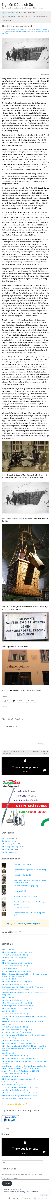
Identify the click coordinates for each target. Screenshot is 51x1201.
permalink (38, 31)
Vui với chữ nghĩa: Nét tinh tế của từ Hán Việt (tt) (18, 1006)
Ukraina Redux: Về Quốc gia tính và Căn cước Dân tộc (19, 1096)
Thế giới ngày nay (8, 852)
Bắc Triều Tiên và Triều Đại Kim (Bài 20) (15, 1074)
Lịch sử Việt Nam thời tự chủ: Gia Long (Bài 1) (17, 1030)
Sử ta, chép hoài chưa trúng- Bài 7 (13, 1085)
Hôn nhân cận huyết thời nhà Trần (25, 896)
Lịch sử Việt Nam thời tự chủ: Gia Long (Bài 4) (17, 981)
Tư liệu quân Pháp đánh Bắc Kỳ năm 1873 (15, 990)
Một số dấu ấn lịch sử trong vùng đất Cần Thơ (17, 1098)
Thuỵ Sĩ (21, 31)
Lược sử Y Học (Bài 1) (9, 1053)
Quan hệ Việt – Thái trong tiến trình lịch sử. (38, 752)
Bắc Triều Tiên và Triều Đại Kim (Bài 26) (15, 984)
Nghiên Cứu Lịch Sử (17, 5)
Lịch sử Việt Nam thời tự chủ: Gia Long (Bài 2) (17, 1008)
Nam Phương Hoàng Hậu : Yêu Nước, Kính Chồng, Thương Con (23, 987)
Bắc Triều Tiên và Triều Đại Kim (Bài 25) (15, 1000)
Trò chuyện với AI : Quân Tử (11, 1076)
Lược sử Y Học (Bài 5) (9, 997)
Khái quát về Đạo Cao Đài (22, 875)
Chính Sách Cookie (32, 1192)
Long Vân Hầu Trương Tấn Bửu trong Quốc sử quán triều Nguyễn (24, 1035)
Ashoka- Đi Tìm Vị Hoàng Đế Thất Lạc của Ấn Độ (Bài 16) (20, 1071)
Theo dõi (7, 1183)
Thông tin (6, 20)
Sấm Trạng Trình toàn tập (22, 864)
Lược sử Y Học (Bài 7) (9, 960)
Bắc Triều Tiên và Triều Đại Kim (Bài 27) (15, 966)
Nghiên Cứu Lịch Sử (11, 932)
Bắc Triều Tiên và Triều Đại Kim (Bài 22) (15, 1040)
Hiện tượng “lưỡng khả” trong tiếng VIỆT (16, 957)
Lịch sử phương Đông (28, 13)
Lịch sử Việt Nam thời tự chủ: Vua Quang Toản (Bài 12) (20, 1043)
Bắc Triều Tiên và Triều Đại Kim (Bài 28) (15, 955)
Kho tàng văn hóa (7, 841)
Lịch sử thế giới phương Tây (11, 847)
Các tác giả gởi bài (40, 17)
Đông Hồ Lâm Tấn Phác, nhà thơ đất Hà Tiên (16, 971)
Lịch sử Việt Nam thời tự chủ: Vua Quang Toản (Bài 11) (20, 1058)
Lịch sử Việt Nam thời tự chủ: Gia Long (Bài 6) (17, 952)
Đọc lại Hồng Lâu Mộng (22, 907)
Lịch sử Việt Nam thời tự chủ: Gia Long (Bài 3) (17, 1003)
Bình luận (41, 744)
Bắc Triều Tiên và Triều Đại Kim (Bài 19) (15, 1090)
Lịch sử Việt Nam (9, 17)
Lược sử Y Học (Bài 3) (9, 1024)
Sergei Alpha (14, 31)
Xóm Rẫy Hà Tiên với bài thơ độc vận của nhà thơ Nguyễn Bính (22, 1021)
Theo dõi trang (9, 1168)
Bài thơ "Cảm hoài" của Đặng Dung (26, 886)
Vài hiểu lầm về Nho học (9, 968)
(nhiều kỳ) (16, 1104)
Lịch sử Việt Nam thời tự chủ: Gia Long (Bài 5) (17, 963)
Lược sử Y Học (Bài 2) (9, 1038)
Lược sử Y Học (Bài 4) (9, 1011)
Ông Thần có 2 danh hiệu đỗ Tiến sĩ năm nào (17, 1032)
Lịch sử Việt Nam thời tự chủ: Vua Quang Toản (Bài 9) (19, 1093)
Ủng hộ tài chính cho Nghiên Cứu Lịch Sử (23, 923)
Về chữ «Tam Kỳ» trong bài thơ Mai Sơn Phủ (16, 1082)
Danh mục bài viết (24, 17)
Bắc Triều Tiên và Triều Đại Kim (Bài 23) (15, 1027)
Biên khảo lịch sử (7, 838)
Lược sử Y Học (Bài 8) (9, 949)
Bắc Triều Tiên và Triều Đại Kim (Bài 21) (15, 1056)
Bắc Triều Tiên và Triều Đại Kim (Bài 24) (15, 1014)
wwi (25, 31)
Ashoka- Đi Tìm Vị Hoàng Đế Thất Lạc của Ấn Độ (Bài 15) (20, 1087)
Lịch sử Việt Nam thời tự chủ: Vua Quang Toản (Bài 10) (20, 1079)
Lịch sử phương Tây (10, 13)
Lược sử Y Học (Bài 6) (9, 979)
